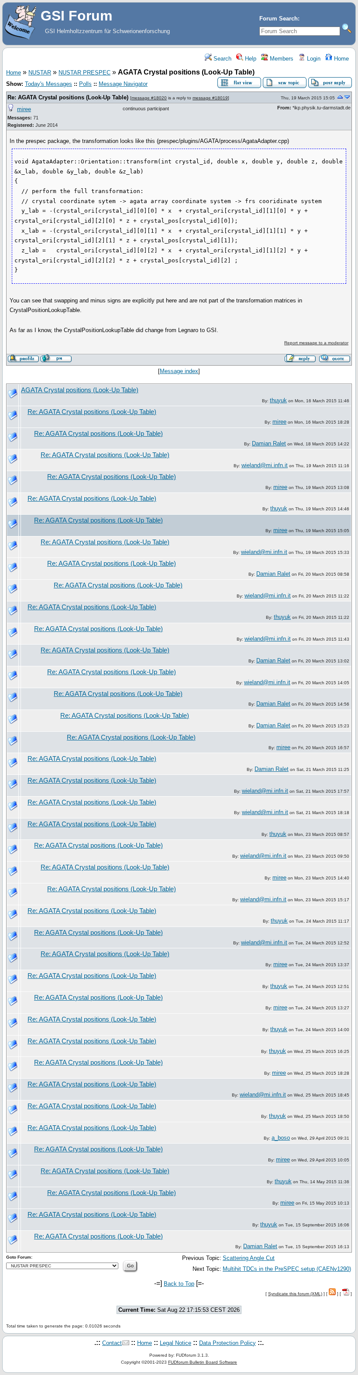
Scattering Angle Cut (249, 1258)
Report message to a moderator (316, 342)
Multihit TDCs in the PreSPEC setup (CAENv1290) (287, 1269)
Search (221, 58)
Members (280, 58)
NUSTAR (39, 72)
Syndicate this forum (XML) (295, 1293)
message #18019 (210, 97)
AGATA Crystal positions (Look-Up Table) (79, 390)
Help (249, 58)
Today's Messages (48, 84)
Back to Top (179, 1283)
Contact (112, 1343)
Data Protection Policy (227, 1343)
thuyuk (278, 400)
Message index (179, 371)
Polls (85, 84)
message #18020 (149, 97)
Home (340, 58)
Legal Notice (175, 1343)
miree (24, 109)
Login (312, 58)
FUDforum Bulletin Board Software (202, 1362)
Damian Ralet (269, 443)
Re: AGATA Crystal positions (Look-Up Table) (67, 97)
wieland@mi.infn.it (264, 465)
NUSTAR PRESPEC (84, 72)
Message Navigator (123, 84)
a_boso (281, 1137)
